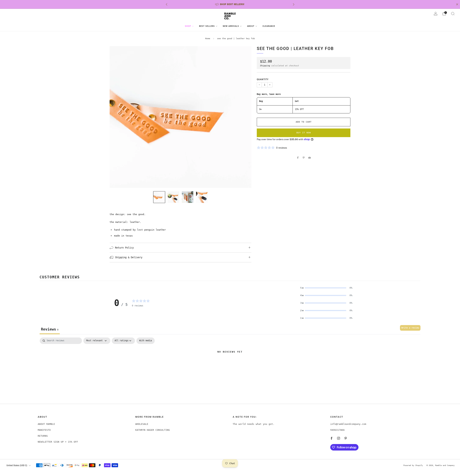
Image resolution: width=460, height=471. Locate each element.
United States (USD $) (16, 465)
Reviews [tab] (49, 329)
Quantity (262, 79)
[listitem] (230, 4)
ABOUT (250, 26)
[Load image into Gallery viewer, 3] (188, 197)
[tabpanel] (230, 364)
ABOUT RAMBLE (46, 424)
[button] (326, 288)
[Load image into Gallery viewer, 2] (173, 197)
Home (207, 38)
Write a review (410, 328)
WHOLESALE (141, 424)
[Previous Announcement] (166, 4)
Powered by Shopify (413, 465)
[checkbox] (145, 340)
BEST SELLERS (207, 26)
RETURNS (43, 436)
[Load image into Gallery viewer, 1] (159, 197)
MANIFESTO (44, 430)
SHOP (188, 26)
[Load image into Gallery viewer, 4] (202, 197)
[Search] (453, 13)
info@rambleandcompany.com (348, 424)
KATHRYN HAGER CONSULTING (152, 430)
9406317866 (337, 430)
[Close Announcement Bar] (457, 4)
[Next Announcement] (293, 4)
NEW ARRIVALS (231, 26)
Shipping (265, 65)
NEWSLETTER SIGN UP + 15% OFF (58, 441)
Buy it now (303, 133)
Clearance (269, 26)
